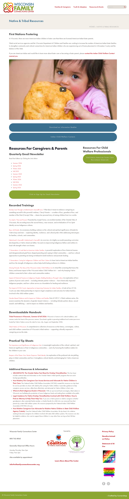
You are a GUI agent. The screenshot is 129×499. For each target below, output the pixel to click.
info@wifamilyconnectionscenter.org (25, 464)
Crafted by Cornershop (117, 495)
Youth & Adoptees (80, 7)
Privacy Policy (108, 431)
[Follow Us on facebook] (103, 484)
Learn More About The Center (67, 461)
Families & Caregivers (63, 7)
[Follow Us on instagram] (108, 484)
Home (92, 26)
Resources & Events (96, 7)
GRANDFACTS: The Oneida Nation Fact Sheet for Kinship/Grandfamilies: (40, 373)
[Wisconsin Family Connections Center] (18, 7)
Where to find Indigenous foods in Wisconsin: (29, 391)
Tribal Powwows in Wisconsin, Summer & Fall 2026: (28, 316)
